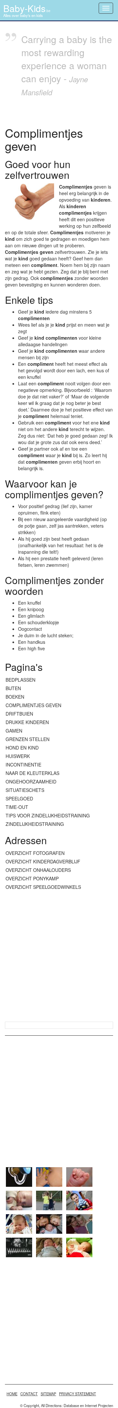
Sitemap (48, 1393)
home (12, 1393)
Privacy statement (77, 1393)
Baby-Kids (26, 8)
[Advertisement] (59, 956)
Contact (29, 1393)
